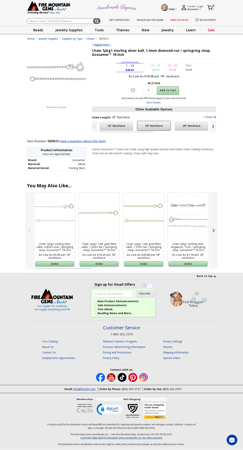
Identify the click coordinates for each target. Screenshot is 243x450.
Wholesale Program (150, 20)
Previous (95, 126)
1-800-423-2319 (121, 334)
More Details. (154, 102)
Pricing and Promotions (117, 352)
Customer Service (121, 327)
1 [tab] (101, 133)
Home (31, 38)
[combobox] (63, 21)
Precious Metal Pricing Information (124, 347)
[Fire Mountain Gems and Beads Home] (48, 7)
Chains (91, 38)
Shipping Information (176, 352)
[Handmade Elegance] (117, 7)
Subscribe (145, 293)
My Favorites (208, 20)
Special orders (171, 358)
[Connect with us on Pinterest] (133, 377)
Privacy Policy (111, 358)
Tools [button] (99, 30)
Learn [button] (191, 30)
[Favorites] (133, 90)
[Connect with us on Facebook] (101, 377)
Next (213, 126)
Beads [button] (38, 30)
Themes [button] (122, 30)
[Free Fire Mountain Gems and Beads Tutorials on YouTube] (112, 377)
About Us (48, 347)
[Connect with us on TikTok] (122, 377)
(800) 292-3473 (172, 389)
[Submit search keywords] (96, 21)
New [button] (145, 30)
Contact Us (49, 352)
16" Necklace (116, 125)
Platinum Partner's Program (120, 341)
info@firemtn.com (84, 389)
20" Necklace (191, 125)
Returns (168, 347)
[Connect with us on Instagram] (143, 377)
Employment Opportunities (58, 358)
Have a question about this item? (82, 141)
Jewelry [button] (168, 30)
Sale (211, 30)
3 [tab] (153, 270)
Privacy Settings (172, 341)
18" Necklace (154, 125)
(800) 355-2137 (131, 389)
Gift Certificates (119, 20)
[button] (110, 409)
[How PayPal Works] (154, 411)
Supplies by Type (72, 38)
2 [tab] (157, 133)
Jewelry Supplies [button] (69, 30)
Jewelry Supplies (48, 38)
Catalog (50, 341)
